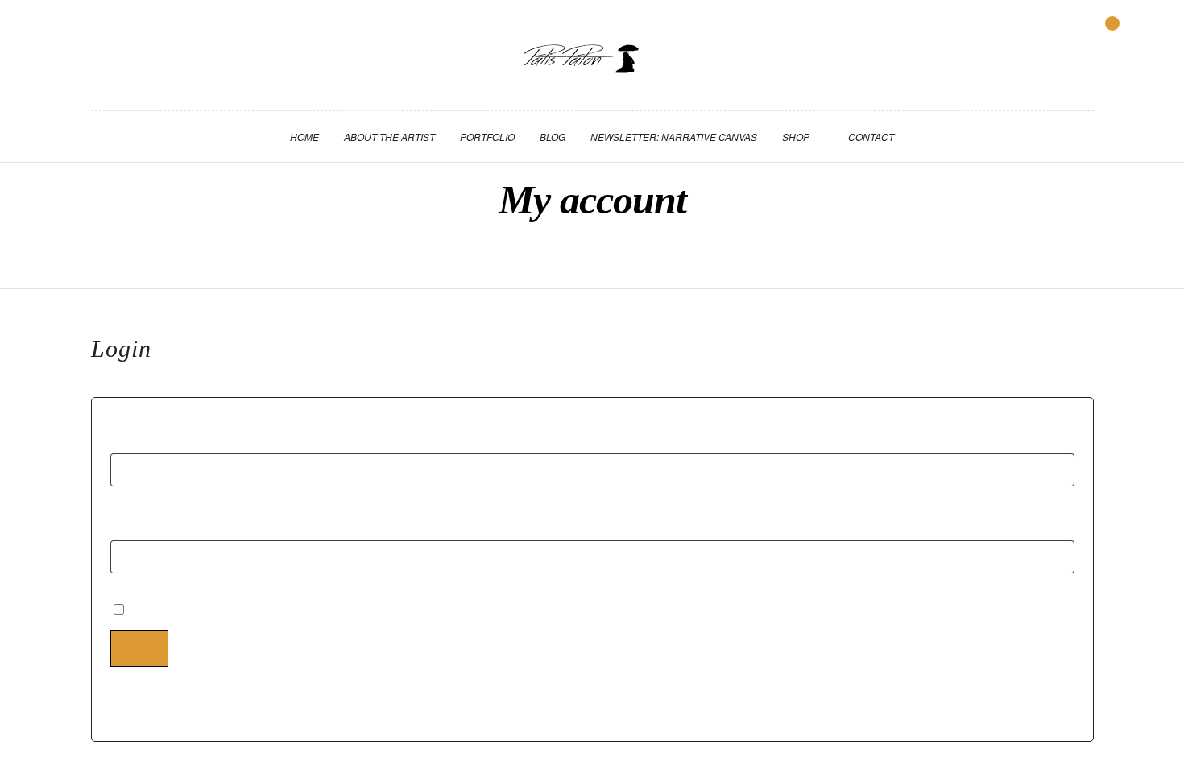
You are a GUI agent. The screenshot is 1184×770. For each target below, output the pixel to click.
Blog (552, 136)
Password (170, 521)
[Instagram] (124, 35)
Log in (139, 648)
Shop (795, 136)
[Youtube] (101, 35)
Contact (871, 136)
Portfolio (487, 136)
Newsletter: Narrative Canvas (673, 136)
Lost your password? (169, 703)
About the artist (389, 136)
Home (304, 136)
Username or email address (223, 434)
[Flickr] (78, 35)
